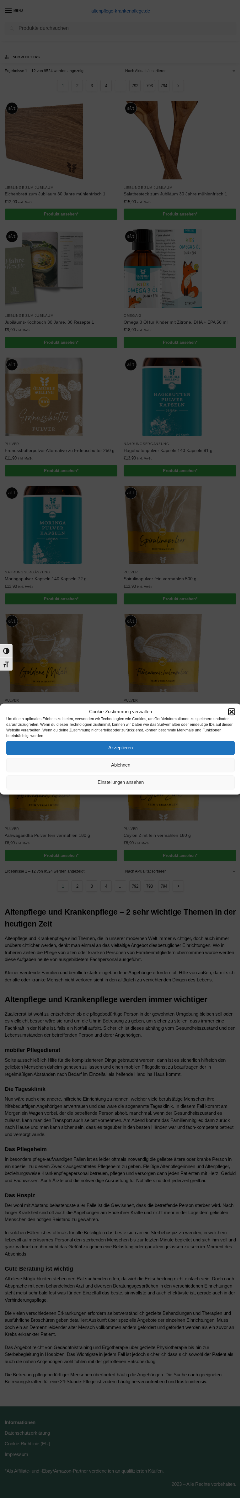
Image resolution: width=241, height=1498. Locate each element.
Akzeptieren (120, 747)
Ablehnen (120, 765)
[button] (231, 712)
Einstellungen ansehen (121, 782)
